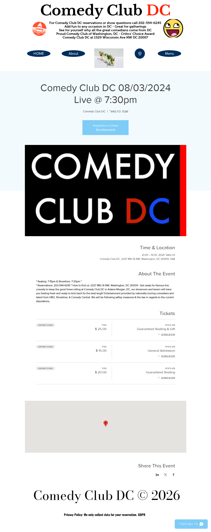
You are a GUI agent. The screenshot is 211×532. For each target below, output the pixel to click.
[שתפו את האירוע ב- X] (165, 474)
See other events (105, 129)
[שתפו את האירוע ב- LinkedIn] (157, 474)
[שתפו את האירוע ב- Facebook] (173, 474)
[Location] (140, 53)
